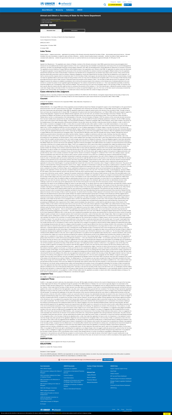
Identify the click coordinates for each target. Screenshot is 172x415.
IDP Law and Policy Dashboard (118, 376)
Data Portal (113, 371)
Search (105, 5)
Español (124, 2)
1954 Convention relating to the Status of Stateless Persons (50, 376)
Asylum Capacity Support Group (118, 368)
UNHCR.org (113, 388)
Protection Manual (92, 380)
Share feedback (108, 360)
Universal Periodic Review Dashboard (120, 385)
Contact (113, 409)
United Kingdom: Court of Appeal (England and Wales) (63, 21)
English (119, 2)
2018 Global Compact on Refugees (49, 401)
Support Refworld (115, 4)
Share (52, 25)
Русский (130, 2)
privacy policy (59, 413)
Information (74, 30)
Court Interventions (69, 378)
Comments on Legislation (70, 368)
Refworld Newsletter (92, 382)
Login (127, 4)
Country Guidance (68, 375)
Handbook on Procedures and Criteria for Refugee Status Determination (74, 381)
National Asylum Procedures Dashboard (120, 378)
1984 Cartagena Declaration (47, 390)
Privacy (122, 409)
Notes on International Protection (72, 389)
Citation (44, 25)
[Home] (55, 4)
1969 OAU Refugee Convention (48, 388)
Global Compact (114, 373)
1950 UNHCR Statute (45, 368)
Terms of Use (129, 409)
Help (118, 409)
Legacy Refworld (91, 375)
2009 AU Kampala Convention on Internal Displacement (49, 398)
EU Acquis (43, 404)
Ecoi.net (89, 368)
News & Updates (91, 377)
